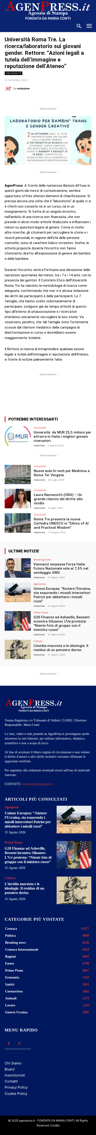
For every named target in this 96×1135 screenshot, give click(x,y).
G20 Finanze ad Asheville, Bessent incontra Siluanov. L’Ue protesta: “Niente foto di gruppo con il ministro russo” (62, 623)
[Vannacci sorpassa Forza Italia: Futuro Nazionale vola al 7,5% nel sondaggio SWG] (18, 568)
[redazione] (9, 88)
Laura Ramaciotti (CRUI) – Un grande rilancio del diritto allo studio (58, 499)
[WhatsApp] (45, 100)
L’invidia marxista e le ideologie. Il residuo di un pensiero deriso (61, 648)
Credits (55, 1125)
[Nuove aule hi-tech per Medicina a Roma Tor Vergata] (18, 474)
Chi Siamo (13, 1063)
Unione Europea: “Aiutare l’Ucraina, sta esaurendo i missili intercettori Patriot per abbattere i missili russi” (62, 595)
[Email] (56, 100)
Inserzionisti (15, 1075)
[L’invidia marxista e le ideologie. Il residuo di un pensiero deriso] (18, 649)
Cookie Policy (16, 1093)
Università (13, 73)
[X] (34, 100)
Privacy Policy (16, 1087)
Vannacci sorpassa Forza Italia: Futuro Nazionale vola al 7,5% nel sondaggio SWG (61, 568)
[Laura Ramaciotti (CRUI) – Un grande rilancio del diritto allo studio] (18, 498)
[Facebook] (24, 100)
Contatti (11, 1081)
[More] (72, 395)
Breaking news (42, 559)
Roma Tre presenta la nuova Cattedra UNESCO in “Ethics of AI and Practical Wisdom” (61, 523)
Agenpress (40, 584)
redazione (23, 88)
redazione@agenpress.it (37, 784)
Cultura (38, 641)
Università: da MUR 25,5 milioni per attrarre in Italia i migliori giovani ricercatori (62, 436)
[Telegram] (67, 100)
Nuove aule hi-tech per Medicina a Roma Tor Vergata (62, 473)
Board (9, 1069)
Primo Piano (41, 612)
